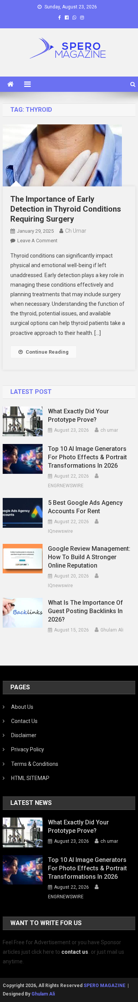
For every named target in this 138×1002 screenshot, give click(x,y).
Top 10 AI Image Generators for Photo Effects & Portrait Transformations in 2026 (87, 457)
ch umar (75, 231)
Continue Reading (47, 352)
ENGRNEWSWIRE (66, 485)
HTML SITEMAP (30, 778)
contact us (74, 952)
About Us (22, 707)
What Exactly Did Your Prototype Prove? (78, 415)
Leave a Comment (37, 240)
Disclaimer (23, 735)
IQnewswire (60, 531)
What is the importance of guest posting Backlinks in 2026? (85, 611)
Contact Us (24, 721)
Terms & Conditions (34, 764)
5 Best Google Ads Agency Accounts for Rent (85, 507)
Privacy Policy (27, 749)
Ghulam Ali (111, 630)
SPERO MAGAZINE (104, 985)
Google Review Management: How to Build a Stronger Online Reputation (89, 557)
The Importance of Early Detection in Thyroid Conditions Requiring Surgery (65, 209)
